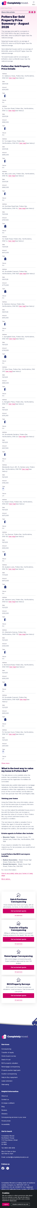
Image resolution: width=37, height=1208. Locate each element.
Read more (13, 1200)
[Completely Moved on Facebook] (3, 1169)
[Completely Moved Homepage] (14, 3)
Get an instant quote (18, 911)
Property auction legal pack (10, 1070)
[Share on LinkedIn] (35, 12)
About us (4, 1096)
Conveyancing (6, 1049)
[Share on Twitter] (32, 12)
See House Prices (7, 8)
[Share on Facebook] (30, 12)
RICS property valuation (9, 1063)
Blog (2, 1106)
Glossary (4, 1114)
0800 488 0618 (9, 1148)
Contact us (5, 1099)
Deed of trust (5, 1059)
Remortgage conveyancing (10, 1067)
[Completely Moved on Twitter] (7, 1169)
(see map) (12, 78)
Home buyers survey (8, 1056)
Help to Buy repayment (9, 1077)
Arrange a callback (7, 1103)
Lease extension (6, 1081)
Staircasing (5, 1084)
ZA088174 (18, 1187)
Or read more (18, 915)
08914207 (20, 1185)
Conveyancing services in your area (13, 1117)
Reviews (4, 1110)
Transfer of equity (7, 1052)
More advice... (6, 879)
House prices (6, 1121)
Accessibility (5, 1124)
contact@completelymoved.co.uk (17, 1157)
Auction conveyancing (9, 1074)
